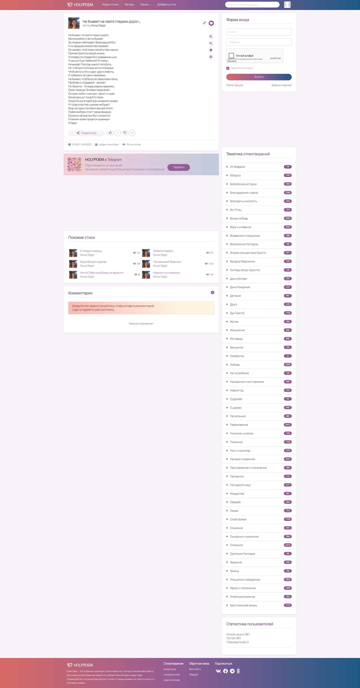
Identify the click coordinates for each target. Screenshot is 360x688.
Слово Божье (260, 519)
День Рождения (260, 287)
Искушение (260, 330)
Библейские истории (260, 184)
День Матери (260, 279)
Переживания (260, 425)
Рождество (260, 494)
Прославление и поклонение (260, 468)
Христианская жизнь (260, 605)
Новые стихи (110, 4)
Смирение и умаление (260, 537)
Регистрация (234, 85)
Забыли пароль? (281, 85)
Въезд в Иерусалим (260, 261)
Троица (260, 571)
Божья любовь (260, 218)
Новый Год (260, 390)
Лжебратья (259, 356)
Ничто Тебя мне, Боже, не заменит (102, 273)
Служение (260, 528)
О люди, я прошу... (91, 251)
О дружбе (259, 399)
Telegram (193, 674)
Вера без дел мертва (93, 262)
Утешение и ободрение (260, 580)
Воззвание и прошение (260, 236)
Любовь (260, 365)
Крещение (260, 347)
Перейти (178, 167)
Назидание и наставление (260, 382)
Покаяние (260, 442)
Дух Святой (260, 313)
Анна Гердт (98, 25)
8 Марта (260, 175)
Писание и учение (260, 433)
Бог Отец (260, 210)
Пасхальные (260, 416)
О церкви (260, 408)
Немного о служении (166, 273)
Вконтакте (195, 669)
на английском (172, 680)
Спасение (260, 545)
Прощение (260, 476)
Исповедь (260, 339)
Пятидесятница (260, 485)
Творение (260, 562)
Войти (259, 77)
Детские (260, 296)
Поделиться (88, 133)
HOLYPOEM (94, 159)
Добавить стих (166, 4)
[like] (110, 133)
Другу (260, 304)
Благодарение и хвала (260, 193)
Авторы (129, 4)
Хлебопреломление (260, 597)
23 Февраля (259, 167)
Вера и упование (260, 227)
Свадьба (260, 502)
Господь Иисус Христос (260, 270)
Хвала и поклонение (260, 588)
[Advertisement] (141, 204)
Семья (260, 511)
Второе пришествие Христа (260, 253)
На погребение (260, 373)
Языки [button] (144, 4)
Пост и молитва (260, 451)
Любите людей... (163, 251)
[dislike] (125, 133)
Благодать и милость (260, 201)
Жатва (260, 322)
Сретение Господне (259, 554)
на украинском (172, 674)
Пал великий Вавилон (167, 262)
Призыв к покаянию (260, 459)
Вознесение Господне (259, 244)
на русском (170, 669)
